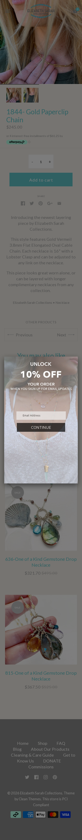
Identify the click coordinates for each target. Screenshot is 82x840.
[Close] (78, 356)
